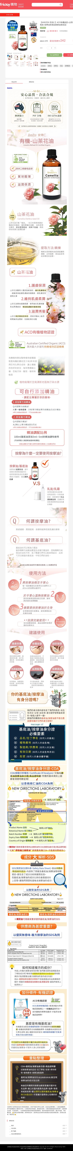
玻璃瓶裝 (67, 66)
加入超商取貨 (54, 55)
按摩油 (56, 66)
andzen (43, 66)
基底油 (50, 66)
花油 (61, 66)
